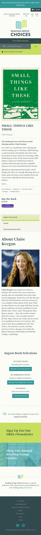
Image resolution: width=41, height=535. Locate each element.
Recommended (20, 504)
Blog (20, 517)
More (20, 510)
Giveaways (20, 513)
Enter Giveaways (20, 396)
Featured (20, 501)
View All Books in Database (13, 51)
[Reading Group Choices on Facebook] (17, 525)
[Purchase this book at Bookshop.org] (8, 206)
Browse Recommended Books (21, 382)
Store (20, 520)
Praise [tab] (5, 223)
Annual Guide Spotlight (20, 507)
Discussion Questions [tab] (11, 229)
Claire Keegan (7, 135)
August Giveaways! (20, 416)
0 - (37, 10)
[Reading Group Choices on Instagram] (23, 525)
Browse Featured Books (20, 369)
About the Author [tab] (10, 217)
